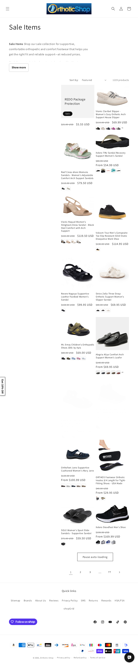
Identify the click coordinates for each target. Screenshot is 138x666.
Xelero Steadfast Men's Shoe (111, 527)
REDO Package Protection (75, 101)
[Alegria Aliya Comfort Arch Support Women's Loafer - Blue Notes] (103, 372)
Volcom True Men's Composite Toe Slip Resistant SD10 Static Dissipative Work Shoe (111, 235)
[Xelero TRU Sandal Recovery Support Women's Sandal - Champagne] (103, 171)
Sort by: (74, 80)
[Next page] (119, 572)
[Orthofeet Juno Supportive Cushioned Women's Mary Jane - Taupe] (84, 485)
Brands (28, 600)
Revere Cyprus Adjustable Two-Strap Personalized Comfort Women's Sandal (77, 423)
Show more (19, 67)
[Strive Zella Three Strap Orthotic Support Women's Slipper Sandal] (112, 272)
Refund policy (80, 657)
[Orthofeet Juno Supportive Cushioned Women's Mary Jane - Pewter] (79, 485)
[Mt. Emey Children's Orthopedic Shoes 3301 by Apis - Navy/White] (73, 358)
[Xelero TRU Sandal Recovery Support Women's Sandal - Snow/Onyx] (118, 171)
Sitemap (15, 600)
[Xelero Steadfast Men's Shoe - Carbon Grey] (103, 542)
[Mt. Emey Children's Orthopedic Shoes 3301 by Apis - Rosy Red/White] (79, 358)
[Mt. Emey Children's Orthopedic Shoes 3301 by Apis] (77, 328)
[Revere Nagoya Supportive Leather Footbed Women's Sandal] (77, 272)
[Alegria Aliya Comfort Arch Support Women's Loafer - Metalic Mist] (113, 372)
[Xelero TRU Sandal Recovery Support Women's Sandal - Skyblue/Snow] (113, 171)
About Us (40, 600)
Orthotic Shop (46, 658)
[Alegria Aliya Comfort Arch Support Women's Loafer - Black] (98, 372)
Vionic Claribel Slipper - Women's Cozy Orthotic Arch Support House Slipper (111, 114)
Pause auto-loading (95, 557)
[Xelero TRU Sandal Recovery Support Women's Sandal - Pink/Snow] (108, 171)
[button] (8, 9)
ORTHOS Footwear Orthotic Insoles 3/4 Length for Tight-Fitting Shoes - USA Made (111, 480)
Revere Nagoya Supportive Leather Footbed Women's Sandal (75, 296)
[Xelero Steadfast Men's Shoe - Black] (98, 542)
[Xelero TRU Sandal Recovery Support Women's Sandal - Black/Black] (98, 171)
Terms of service (97, 657)
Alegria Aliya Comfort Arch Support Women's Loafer (110, 356)
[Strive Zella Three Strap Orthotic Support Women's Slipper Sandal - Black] (98, 310)
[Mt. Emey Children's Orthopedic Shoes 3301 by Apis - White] (84, 358)
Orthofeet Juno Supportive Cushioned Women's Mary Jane (77, 469)
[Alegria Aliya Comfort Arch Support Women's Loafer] (112, 333)
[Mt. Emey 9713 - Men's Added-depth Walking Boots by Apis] (112, 394)
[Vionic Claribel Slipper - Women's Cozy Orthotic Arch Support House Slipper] (112, 96)
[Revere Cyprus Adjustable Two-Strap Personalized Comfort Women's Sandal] (77, 399)
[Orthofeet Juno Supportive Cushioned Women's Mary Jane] (77, 451)
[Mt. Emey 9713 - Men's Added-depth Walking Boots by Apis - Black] (98, 427)
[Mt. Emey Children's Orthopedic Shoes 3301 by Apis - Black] (63, 358)
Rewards (106, 600)
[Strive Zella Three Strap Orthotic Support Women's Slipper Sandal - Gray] (103, 310)
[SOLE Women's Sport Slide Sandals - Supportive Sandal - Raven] (63, 544)
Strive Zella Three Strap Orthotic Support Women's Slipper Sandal (110, 296)
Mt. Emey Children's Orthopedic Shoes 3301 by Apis (77, 346)
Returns (93, 600)
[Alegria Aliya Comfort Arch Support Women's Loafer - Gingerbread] (108, 372)
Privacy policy (63, 657)
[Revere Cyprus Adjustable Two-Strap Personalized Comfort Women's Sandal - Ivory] (68, 437)
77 (109, 572)
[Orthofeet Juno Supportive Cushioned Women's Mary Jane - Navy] (73, 485)
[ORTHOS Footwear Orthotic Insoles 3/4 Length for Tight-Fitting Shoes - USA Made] (112, 456)
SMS (83, 600)
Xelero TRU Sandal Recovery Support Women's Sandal (111, 154)
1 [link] (71, 572)
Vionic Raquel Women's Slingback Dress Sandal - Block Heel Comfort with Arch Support (77, 227)
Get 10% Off (2, 386)
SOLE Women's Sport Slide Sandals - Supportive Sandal (76, 532)
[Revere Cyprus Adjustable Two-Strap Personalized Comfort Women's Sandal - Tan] (73, 437)
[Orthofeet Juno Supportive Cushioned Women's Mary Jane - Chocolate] (63, 485)
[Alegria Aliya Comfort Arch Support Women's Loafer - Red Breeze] (118, 372)
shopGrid (69, 608)
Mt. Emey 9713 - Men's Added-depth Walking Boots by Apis (111, 411)
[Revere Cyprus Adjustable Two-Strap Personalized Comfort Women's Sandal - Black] (63, 437)
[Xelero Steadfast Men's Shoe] (112, 514)
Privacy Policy (69, 600)
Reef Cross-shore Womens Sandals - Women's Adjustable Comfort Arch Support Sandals (77, 175)
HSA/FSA (120, 600)
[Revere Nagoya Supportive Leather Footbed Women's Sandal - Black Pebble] (63, 310)
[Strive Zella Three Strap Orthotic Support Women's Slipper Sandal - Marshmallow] (108, 310)
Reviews (53, 600)
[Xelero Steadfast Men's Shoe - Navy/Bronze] (108, 542)
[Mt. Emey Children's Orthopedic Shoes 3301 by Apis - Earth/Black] (68, 358)
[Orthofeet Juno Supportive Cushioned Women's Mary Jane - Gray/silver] (68, 485)
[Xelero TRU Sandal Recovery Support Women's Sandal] (112, 142)
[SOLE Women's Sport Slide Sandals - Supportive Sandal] (77, 515)
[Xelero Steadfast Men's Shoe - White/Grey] (113, 542)
